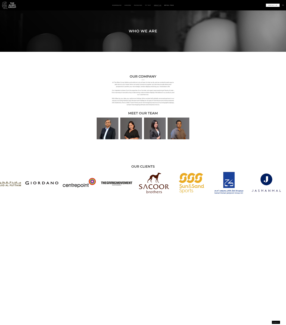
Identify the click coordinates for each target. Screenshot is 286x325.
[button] (107, 128)
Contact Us (275, 322)
